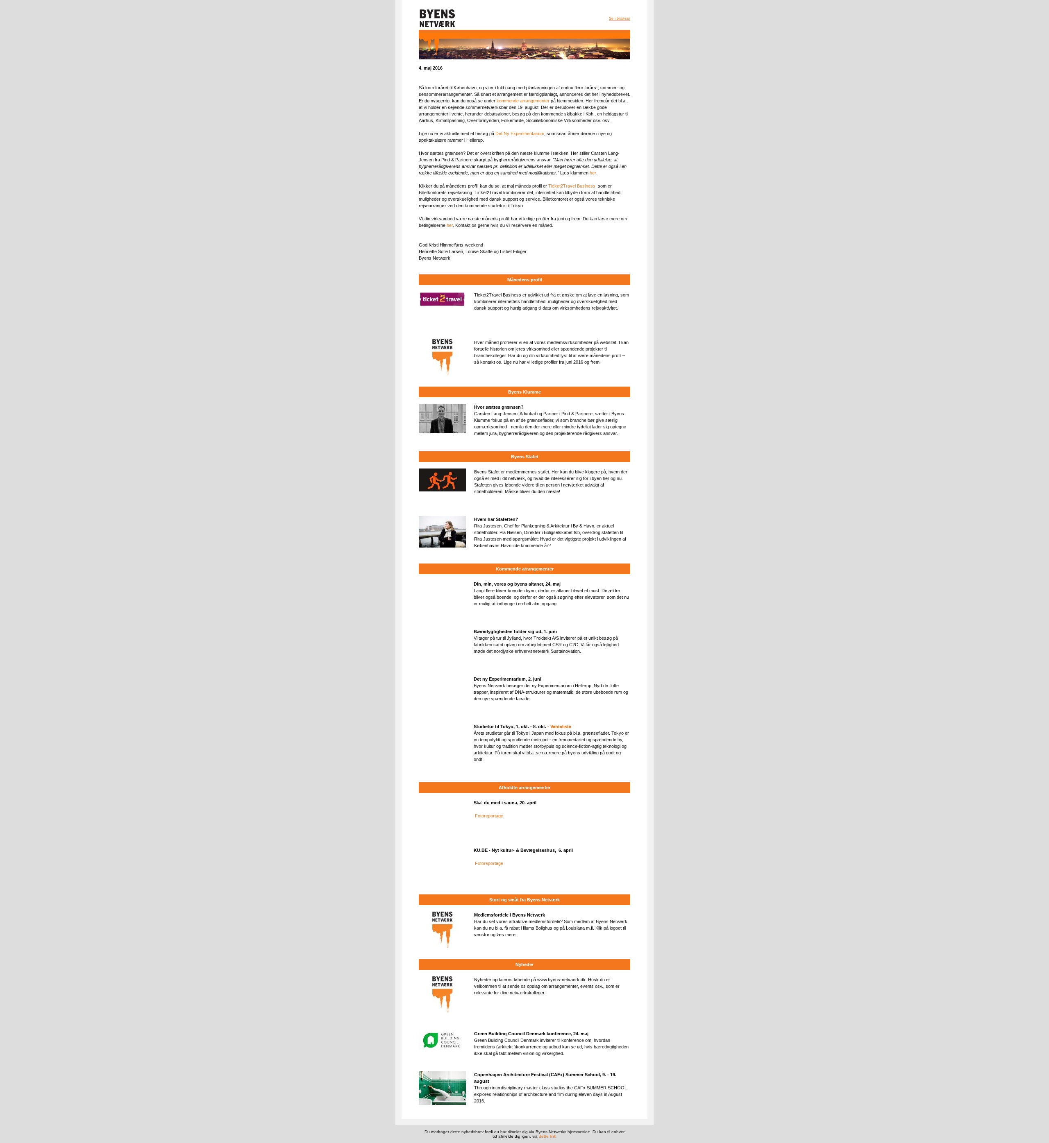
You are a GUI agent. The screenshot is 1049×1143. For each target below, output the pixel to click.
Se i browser (619, 18)
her (593, 172)
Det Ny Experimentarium (519, 133)
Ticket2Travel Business (571, 185)
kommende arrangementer (523, 100)
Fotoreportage (489, 815)
